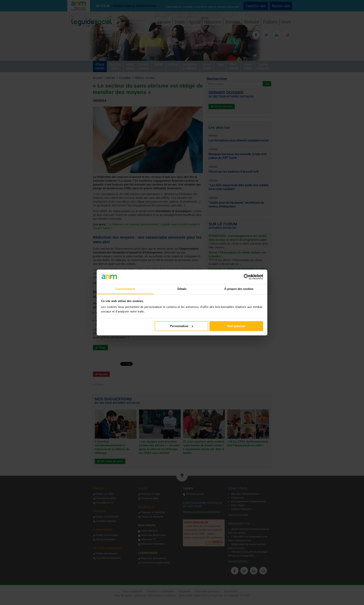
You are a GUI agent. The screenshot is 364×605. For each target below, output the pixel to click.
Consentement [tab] (125, 288)
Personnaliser (179, 326)
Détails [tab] (182, 288)
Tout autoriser (236, 326)
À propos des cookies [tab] (238, 288)
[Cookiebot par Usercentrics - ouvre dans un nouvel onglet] (246, 277)
